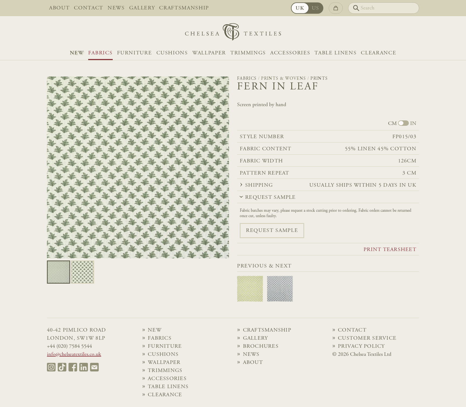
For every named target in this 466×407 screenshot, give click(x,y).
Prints (319, 78)
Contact (88, 8)
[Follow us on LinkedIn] (83, 367)
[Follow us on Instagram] (51, 367)
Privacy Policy (361, 346)
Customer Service (367, 338)
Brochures (261, 346)
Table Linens (335, 53)
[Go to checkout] (336, 8)
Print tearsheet (390, 249)
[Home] (233, 33)
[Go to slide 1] (82, 272)
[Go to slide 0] (58, 272)
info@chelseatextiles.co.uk (74, 354)
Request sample (272, 230)
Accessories (290, 53)
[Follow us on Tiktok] (62, 367)
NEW (77, 53)
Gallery (142, 8)
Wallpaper (209, 53)
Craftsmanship (184, 8)
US (315, 8)
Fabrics (100, 53)
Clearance (378, 53)
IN (413, 123)
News (116, 8)
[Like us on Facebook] (72, 367)
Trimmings (248, 53)
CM (392, 123)
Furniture (134, 53)
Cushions (172, 53)
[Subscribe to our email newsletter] (94, 367)
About (59, 8)
